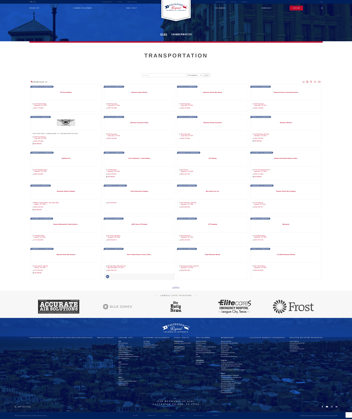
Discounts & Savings (226, 347)
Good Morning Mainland (227, 389)
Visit (120, 362)
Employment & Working (125, 351)
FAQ (197, 354)
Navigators (224, 368)
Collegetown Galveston (125, 347)
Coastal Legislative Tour (227, 381)
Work (120, 377)
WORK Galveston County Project (127, 381)
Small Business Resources (151, 345)
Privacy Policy (105, 337)
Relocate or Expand (149, 347)
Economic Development (82, 8)
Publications (200, 360)
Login (321, 2)
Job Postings (224, 354)
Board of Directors (201, 343)
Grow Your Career (124, 383)
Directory (119, 2)
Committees (199, 345)
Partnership (147, 343)
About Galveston (123, 343)
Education (121, 345)
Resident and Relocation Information (129, 356)
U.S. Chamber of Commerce (203, 351)
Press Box (233, 2)
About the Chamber (201, 341)
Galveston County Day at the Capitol (231, 383)
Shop (120, 371)
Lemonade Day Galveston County (230, 366)
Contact (198, 356)
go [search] (207, 75)
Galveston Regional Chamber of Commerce (317, 415)
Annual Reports (200, 362)
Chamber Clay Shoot (226, 392)
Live (120, 341)
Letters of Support (179, 349)
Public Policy (131, 8)
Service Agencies (294, 341)
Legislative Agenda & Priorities (182, 343)
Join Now (296, 8)
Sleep (120, 370)
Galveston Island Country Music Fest (231, 377)
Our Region (147, 341)
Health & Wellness (124, 352)
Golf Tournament (225, 390)
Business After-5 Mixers (227, 379)
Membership (266, 8)
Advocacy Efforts (179, 347)
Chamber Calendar (220, 2)
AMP (336, 415)
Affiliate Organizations (202, 349)
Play (120, 366)
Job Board (121, 379)
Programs (224, 360)
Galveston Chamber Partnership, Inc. (206, 347)
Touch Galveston (123, 364)
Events (223, 373)
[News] (107, 278)
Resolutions (177, 350)
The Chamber (220, 8)
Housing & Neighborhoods (126, 354)
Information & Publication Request (205, 352)
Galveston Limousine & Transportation (55, 133)
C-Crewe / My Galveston (227, 362)
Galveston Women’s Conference (230, 375)
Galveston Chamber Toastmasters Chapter (233, 370)
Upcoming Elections (124, 358)
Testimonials (224, 351)
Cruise (120, 373)
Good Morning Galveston (228, 385)
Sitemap (136, 415)
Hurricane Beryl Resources (297, 343)
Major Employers (123, 385)
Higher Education (123, 349)
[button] (32, 81)
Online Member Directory (228, 352)
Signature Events (132, 2)
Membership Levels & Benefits (229, 343)
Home (163, 34)
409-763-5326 (24, 407)
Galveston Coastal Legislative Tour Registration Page (60, 337)
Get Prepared (293, 345)
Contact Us (244, 2)
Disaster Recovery (107, 2)
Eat (119, 368)
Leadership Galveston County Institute (231, 364)
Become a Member (226, 341)
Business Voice (178, 341)
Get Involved (224, 345)
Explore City (34, 8)
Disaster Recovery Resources (229, 356)
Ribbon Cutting (225, 349)
